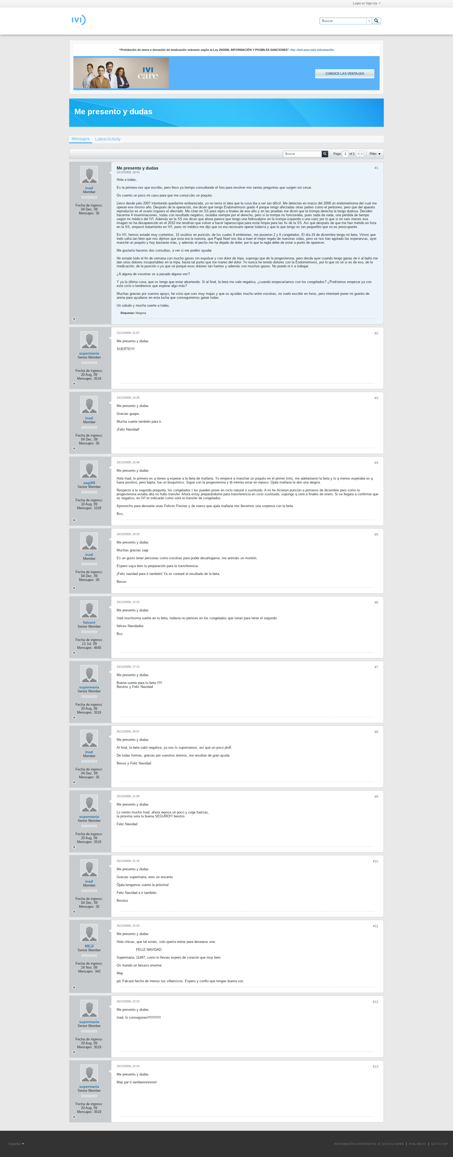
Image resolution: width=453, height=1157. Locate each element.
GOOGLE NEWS (393, 1143)
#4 (376, 463)
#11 (375, 926)
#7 (376, 667)
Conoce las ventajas (345, 73)
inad (89, 188)
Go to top (439, 1143)
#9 (376, 797)
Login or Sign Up (365, 3)
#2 (376, 333)
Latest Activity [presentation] (108, 139)
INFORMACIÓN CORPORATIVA (355, 1143)
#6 (376, 602)
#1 (376, 168)
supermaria (89, 353)
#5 (376, 534)
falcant (89, 622)
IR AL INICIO (417, 1143)
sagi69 (89, 483)
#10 (375, 861)
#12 (375, 1002)
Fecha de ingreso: (89, 205)
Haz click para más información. (312, 49)
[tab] (80, 139)
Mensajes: (87, 213)
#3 (376, 398)
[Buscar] (376, 21)
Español (15, 1144)
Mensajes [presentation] (81, 139)
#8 (376, 732)
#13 (375, 1066)
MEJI (89, 946)
